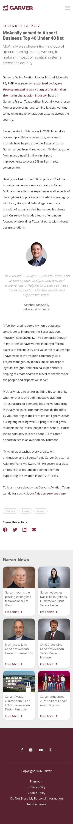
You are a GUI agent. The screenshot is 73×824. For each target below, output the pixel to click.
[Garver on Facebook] (22, 750)
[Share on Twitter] (17, 530)
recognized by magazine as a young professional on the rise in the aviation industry (34, 89)
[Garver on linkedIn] (31, 750)
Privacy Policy (36, 787)
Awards (40, 511)
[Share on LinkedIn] (27, 530)
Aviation (10, 511)
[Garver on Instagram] (50, 750)
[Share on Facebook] (7, 530)
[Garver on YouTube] (41, 750)
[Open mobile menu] (67, 7)
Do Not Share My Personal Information (36, 798)
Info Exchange (36, 804)
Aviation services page (50, 493)
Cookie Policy (36, 793)
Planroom (36, 781)
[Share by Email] (36, 530)
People (25, 511)
